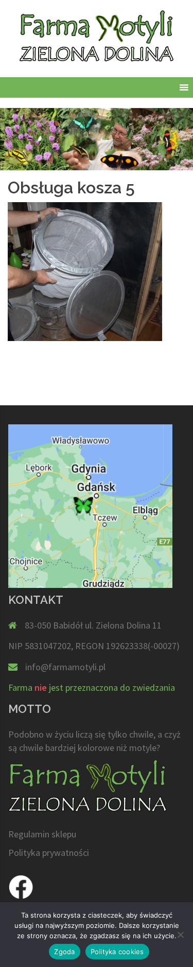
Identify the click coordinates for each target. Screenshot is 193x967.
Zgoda (64, 951)
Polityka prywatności (48, 852)
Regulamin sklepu (42, 834)
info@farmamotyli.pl (65, 667)
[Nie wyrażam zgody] (180, 934)
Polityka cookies (117, 951)
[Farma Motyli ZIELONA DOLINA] (96, 39)
